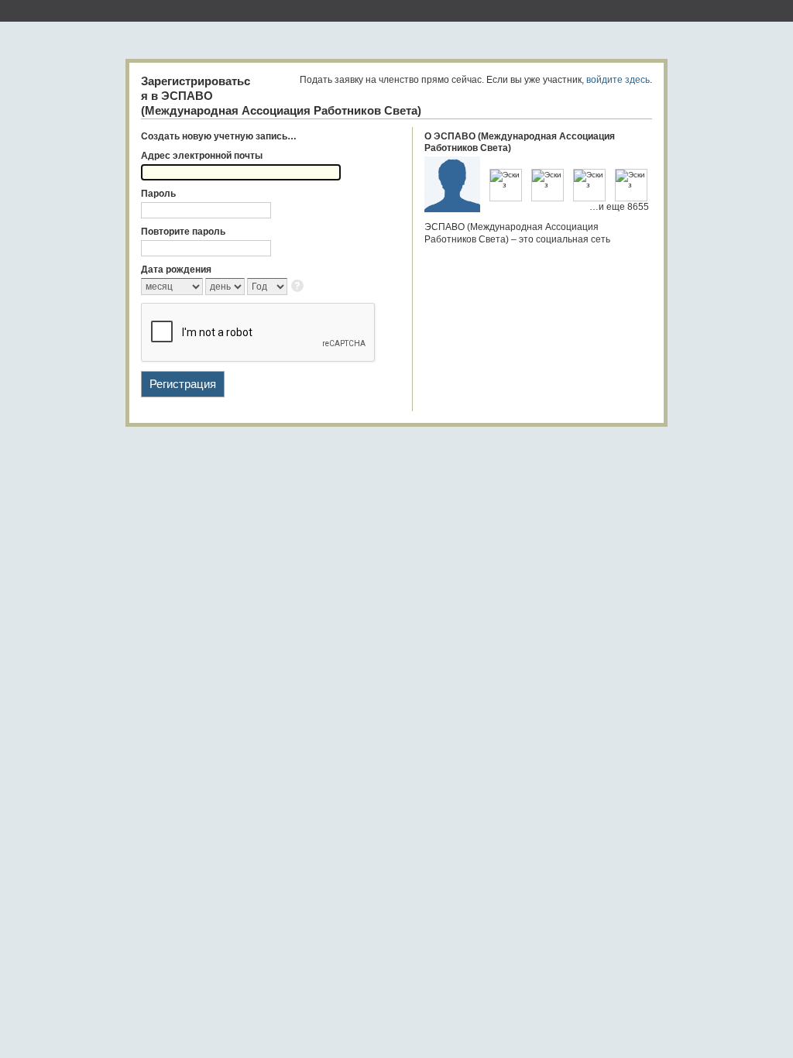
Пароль (158, 193)
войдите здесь (618, 79)
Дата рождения (176, 269)
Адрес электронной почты (202, 155)
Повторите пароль (183, 231)
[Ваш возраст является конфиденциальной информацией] (298, 287)
